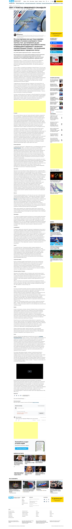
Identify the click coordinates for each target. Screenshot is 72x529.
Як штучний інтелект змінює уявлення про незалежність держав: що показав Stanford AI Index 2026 (54, 140)
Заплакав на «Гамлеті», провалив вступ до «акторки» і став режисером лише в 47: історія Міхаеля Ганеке (54, 124)
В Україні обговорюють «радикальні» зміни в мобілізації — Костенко (54, 134)
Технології (37, 512)
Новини (25, 1)
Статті (28, 1)
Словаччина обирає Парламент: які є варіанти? (54, 93)
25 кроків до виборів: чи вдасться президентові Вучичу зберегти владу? (54, 89)
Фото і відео (32, 1)
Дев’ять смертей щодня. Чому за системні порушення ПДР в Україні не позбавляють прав (54, 130)
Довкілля (37, 513)
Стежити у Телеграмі (22, 448)
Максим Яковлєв (39, 490)
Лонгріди (40, 1)
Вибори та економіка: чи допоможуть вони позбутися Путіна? (14, 490)
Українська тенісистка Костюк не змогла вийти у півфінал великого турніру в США (56, 247)
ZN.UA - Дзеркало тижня (56, 63)
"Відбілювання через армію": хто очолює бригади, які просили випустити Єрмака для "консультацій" (54, 117)
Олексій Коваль (20, 34)
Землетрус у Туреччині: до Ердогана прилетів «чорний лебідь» (55, 490)
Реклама (23, 501)
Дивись (52, 221)
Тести (44, 1)
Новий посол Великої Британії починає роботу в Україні (54, 103)
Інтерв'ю (36, 1)
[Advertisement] (30, 107)
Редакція (23, 500)
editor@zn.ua (31, 506)
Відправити (41, 413)
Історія (51, 512)
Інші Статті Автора (54, 170)
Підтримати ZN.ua (59, 1)
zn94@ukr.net (31, 504)
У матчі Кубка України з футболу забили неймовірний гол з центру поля (56, 259)
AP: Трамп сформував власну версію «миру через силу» (54, 80)
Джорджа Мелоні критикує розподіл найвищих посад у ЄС (54, 85)
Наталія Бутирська (26, 491)
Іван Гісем (44, 490)
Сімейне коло (52, 513)
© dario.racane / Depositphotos (18, 32)
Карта (23, 504)
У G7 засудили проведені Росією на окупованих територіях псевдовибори (54, 99)
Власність (51, 516)
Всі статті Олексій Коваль (19, 398)
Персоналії (23, 516)
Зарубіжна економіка (25, 512)
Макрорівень (10, 513)
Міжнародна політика (11, 512)
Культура (37, 516)
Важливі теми (12, 3)
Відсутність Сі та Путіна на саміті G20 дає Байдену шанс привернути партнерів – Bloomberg (54, 108)
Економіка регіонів (11, 517)
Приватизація (10, 516)
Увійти (53, 1)
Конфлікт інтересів (25, 513)
